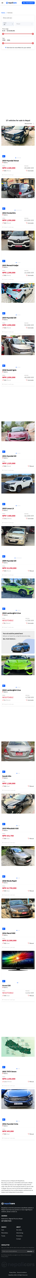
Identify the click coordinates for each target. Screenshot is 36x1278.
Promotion (19, 1236)
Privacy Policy (12, 1272)
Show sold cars (7, 18)
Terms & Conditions (22, 1272)
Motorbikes (4, 1233)
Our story (19, 1230)
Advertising (19, 1233)
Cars (2, 1230)
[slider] (3, 34)
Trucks (3, 1236)
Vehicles (9, 13)
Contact (18, 1239)
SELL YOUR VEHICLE (28, 2)
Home (3, 13)
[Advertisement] (18, 67)
